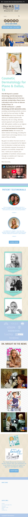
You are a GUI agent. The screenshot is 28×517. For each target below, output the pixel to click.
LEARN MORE (14, 242)
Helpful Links (5, 507)
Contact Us (4, 510)
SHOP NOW (14, 471)
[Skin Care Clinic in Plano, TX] (11, 8)
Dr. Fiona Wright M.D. (7, 505)
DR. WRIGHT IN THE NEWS (14, 344)
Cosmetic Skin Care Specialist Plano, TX (14, 2)
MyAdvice (12, 515)
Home (3, 503)
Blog (3, 508)
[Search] (19, 16)
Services (4, 506)
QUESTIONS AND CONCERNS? (11, 27)
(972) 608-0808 (11, 24)
